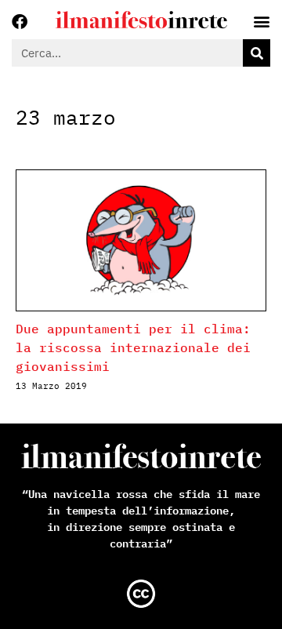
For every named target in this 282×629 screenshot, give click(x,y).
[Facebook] (19, 22)
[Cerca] (256, 53)
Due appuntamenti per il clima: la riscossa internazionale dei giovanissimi (133, 347)
